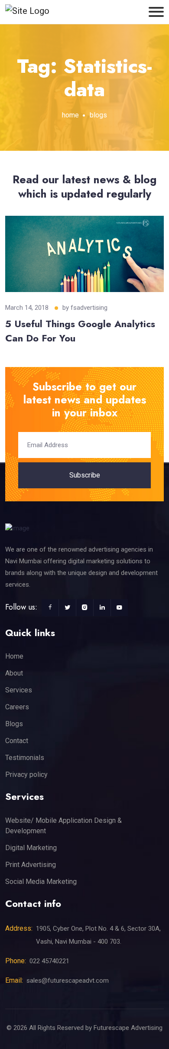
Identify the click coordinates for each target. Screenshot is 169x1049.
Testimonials (24, 757)
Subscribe (84, 475)
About (14, 673)
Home (14, 656)
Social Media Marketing (41, 881)
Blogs (14, 724)
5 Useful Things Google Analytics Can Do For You (80, 331)
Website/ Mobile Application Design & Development (63, 825)
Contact (16, 741)
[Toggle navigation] (156, 12)
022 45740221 (49, 961)
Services (18, 690)
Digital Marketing (31, 848)
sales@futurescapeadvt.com (67, 980)
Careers (17, 707)
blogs (98, 115)
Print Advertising (30, 865)
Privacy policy (26, 774)
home (70, 115)
